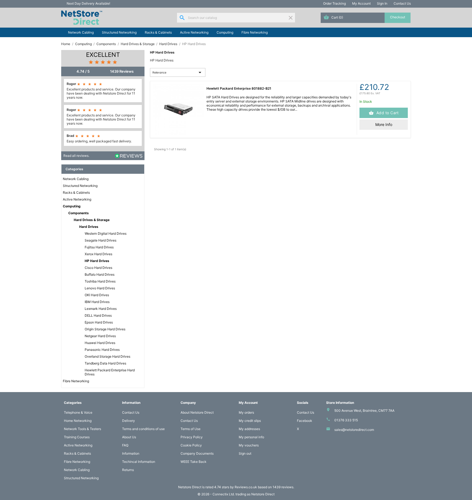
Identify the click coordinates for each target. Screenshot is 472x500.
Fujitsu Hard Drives (99, 247)
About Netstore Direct (197, 412)
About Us (129, 437)
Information (130, 453)
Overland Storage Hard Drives (107, 356)
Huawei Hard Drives (100, 343)
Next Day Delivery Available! (88, 3)
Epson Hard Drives (99, 322)
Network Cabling (81, 32)
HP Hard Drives (97, 261)
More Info (383, 124)
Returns (128, 470)
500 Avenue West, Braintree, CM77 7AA (364, 410)
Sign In (382, 3)
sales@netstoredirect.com (354, 430)
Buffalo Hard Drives (99, 274)
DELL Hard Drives (98, 315)
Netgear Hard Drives (100, 336)
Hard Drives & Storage (92, 220)
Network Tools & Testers (82, 429)
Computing (225, 32)
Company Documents (197, 453)
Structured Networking (119, 32)
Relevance (177, 72)
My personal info (251, 437)
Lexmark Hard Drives (101, 309)
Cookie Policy (191, 445)
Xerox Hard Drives (98, 254)
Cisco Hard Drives (98, 268)
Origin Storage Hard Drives (105, 329)
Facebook (304, 421)
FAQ (125, 445)
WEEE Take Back (193, 462)
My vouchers (249, 445)
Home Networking (78, 421)
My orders (246, 412)
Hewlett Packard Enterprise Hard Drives (110, 372)
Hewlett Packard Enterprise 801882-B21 (238, 88)
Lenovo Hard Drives (100, 288)
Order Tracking (334, 3)
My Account (361, 3)
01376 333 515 (346, 420)
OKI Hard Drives (97, 295)
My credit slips (250, 421)
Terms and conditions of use (143, 429)
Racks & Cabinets (158, 32)
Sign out (245, 453)
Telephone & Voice (78, 412)
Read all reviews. (76, 156)
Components (78, 213)
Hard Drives (88, 227)
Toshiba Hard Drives (100, 281)
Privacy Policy (192, 437)
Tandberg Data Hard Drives (105, 363)
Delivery (128, 421)
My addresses (249, 429)
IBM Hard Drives (97, 302)
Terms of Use (190, 429)
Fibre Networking (254, 32)
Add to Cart (387, 112)
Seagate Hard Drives (100, 240)
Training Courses (77, 437)
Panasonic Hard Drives (102, 350)
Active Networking (194, 32)
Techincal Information (138, 462)
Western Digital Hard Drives (105, 233)
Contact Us (402, 3)
